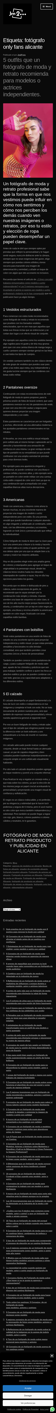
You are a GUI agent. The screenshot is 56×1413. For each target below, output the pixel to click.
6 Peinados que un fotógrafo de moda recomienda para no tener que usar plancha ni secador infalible (29, 1018)
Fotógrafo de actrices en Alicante (27, 875)
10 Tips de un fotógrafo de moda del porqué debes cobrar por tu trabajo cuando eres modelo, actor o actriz (29, 1223)
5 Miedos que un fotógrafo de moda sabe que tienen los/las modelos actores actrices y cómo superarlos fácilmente (28, 1260)
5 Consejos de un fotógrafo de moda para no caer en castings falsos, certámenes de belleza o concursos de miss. (29, 1233)
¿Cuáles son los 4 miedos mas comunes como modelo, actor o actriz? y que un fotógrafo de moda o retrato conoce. (27, 1213)
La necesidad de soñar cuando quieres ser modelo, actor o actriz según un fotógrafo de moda (27, 1270)
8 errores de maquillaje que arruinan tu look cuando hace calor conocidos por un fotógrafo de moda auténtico (29, 966)
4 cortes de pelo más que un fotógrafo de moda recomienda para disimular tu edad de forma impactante (28, 993)
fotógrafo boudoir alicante (15, 872)
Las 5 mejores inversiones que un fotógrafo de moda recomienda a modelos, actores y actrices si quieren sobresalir (29, 1095)
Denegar (28, 1395)
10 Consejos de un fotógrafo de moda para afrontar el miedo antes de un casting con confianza (26, 939)
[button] (52, 1355)
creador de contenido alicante (34, 869)
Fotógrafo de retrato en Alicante (18, 884)
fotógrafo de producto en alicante (27, 881)
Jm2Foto (22, 55)
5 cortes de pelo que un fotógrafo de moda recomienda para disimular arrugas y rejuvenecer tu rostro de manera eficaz (28, 1038)
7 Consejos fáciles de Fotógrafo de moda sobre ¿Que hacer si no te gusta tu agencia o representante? (28, 1280)
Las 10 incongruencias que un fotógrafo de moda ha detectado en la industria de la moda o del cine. (29, 1203)
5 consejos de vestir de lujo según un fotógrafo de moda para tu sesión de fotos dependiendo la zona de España (28, 1048)
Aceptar (28, 1388)
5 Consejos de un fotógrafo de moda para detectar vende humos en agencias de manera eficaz (27, 956)
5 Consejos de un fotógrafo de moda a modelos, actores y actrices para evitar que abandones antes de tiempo (28, 1129)
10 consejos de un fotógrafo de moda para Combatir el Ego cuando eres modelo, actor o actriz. (27, 1176)
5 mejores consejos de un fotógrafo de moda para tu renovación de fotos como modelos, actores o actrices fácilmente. (29, 1322)
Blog (15, 863)
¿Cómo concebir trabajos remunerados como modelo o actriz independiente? (28, 283)
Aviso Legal (44, 1409)
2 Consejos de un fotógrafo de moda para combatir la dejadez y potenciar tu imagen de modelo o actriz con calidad (27, 1112)
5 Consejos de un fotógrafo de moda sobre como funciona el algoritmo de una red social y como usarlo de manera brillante (29, 1085)
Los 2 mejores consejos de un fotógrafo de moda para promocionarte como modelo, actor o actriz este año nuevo (29, 1250)
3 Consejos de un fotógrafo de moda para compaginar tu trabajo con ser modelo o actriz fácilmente (27, 1186)
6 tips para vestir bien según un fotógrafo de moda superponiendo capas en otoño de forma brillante (28, 1058)
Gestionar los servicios (27, 1381)
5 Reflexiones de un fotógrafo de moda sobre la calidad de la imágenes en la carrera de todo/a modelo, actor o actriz (28, 1332)
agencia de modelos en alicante (27, 866)
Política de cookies (14, 1409)
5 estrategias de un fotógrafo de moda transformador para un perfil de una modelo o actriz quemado (27, 1028)
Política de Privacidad (31, 1409)
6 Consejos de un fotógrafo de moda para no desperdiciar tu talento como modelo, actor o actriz (27, 1067)
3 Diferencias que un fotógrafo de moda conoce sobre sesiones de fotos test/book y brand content (28, 1166)
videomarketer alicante (22, 887)
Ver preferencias (28, 1403)
